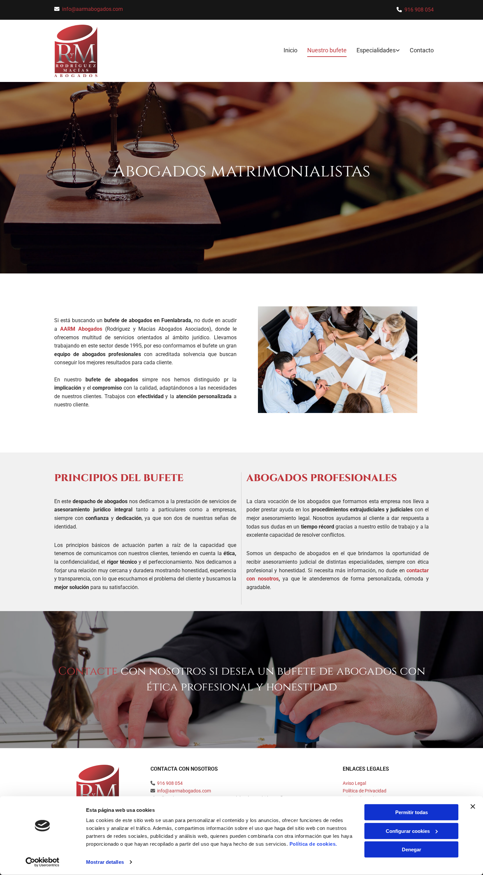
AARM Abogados (81, 329)
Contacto (422, 50)
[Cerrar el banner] (473, 806)
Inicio (290, 50)
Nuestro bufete (327, 50)
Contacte (88, 671)
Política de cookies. (313, 844)
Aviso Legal (354, 783)
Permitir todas (411, 812)
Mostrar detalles (105, 862)
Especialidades (376, 50)
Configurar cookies (408, 831)
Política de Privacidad (364, 790)
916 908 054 (419, 10)
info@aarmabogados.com (92, 9)
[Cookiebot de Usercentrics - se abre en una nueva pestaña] (42, 862)
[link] (373, 51)
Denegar (411, 849)
